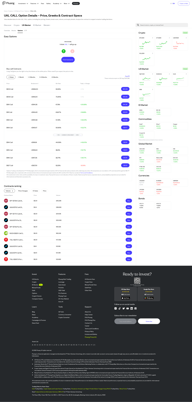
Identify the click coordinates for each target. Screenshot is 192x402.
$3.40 (125, 112)
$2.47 (125, 127)
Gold (33, 389)
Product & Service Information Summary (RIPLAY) (49, 392)
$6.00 (125, 97)
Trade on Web (184, 3)
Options (27, 11)
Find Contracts (68, 60)
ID (171, 3)
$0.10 (125, 165)
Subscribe (149, 321)
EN (174, 3)
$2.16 (125, 142)
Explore (11, 11)
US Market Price (19, 11)
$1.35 (125, 158)
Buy (129, 201)
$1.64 (125, 150)
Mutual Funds (123, 389)
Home (5, 11)
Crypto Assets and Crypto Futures (53, 389)
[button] (185, 33)
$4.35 (125, 104)
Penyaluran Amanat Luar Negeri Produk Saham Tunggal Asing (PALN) (91, 389)
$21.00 (125, 89)
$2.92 (125, 120)
